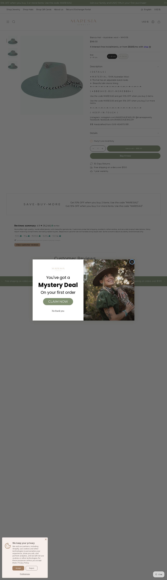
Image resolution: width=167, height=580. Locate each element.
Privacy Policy (23, 563)
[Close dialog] (132, 262)
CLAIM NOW (58, 301)
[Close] (45, 539)
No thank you (58, 311)
